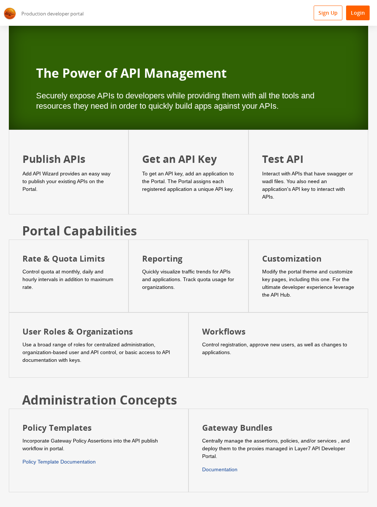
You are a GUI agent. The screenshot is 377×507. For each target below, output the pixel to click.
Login (358, 12)
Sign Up (328, 12)
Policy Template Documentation (59, 462)
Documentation (219, 469)
